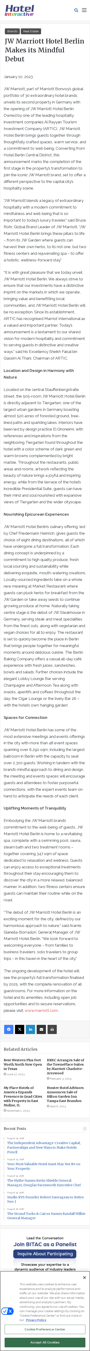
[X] (19, 1029)
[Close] (84, 1277)
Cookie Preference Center (44, 1329)
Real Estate (31, 31)
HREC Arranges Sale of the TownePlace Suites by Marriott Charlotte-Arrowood (65, 1066)
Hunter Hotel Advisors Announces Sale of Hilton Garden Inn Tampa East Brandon (65, 1094)
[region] (45, 1311)
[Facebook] (8, 1029)
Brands (12, 31)
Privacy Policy (36, 1320)
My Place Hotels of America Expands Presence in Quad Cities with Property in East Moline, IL (23, 1096)
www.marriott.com (41, 1010)
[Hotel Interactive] (19, 10)
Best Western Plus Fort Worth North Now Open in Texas (23, 1064)
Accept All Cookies (45, 1342)
